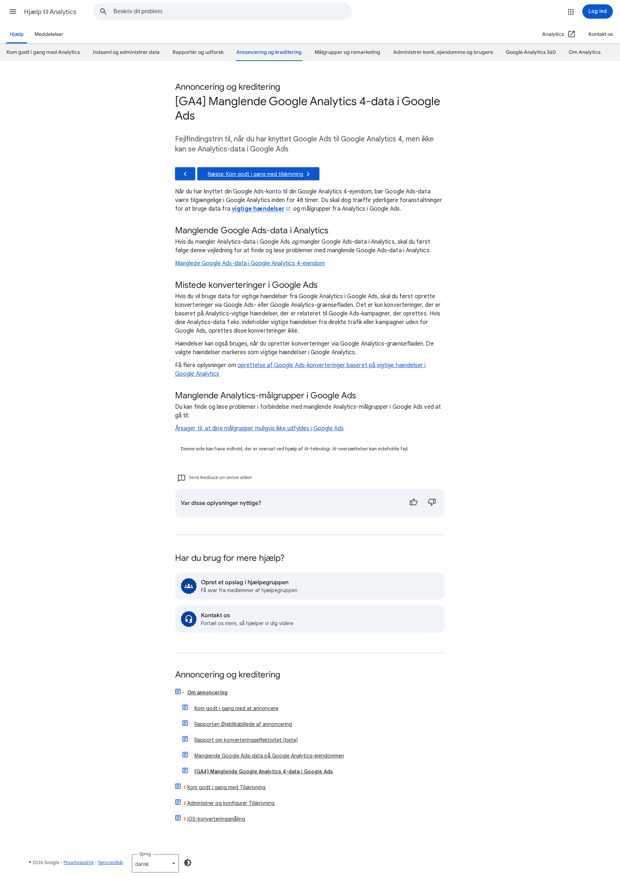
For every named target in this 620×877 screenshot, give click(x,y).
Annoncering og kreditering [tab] (269, 52)
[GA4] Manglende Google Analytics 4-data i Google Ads (263, 771)
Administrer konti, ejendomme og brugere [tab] (443, 52)
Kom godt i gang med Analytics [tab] (43, 52)
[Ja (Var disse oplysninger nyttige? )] (413, 503)
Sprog (145, 854)
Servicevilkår (110, 862)
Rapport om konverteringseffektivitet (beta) (246, 740)
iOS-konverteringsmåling (216, 819)
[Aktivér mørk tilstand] (187, 862)
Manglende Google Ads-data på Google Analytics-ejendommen (269, 755)
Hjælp (17, 34)
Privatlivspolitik (79, 862)
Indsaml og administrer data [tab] (126, 52)
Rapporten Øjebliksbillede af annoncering (243, 724)
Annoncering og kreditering (227, 675)
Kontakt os (600, 34)
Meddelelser (49, 34)
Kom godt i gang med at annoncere (236, 708)
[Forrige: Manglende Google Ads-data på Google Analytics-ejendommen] (185, 173)
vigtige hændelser (258, 208)
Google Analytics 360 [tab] (531, 52)
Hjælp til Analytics (50, 12)
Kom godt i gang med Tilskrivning (226, 787)
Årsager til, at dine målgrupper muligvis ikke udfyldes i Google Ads (259, 428)
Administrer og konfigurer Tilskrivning (230, 803)
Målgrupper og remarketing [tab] (347, 52)
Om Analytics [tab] (585, 52)
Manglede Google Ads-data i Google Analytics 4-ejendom (250, 263)
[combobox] (232, 11)
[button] (13, 11)
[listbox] (155, 863)
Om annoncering (207, 692)
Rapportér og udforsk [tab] (198, 52)
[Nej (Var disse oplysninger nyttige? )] (432, 503)
